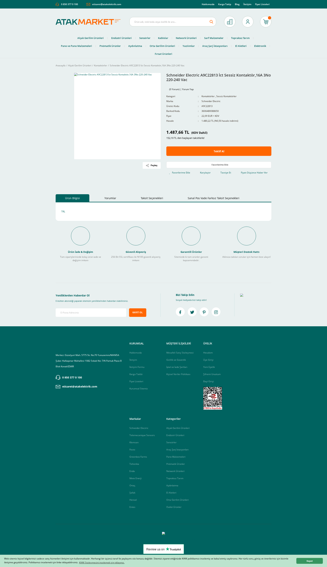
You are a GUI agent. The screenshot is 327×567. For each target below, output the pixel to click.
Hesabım (208, 352)
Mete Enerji (135, 478)
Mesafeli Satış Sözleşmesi (180, 352)
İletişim (247, 4)
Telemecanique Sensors (142, 435)
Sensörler (171, 442)
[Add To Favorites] (218, 165)
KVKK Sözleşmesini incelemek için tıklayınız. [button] (102, 562)
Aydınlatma (172, 485)
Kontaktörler (208, 96)
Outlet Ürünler (173, 507)
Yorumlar (110, 198)
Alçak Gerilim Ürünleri (178, 428)
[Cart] (265, 21)
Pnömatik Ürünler (175, 464)
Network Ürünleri (175, 471)
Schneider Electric (211, 101)
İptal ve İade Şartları (176, 367)
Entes (132, 507)
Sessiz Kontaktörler (226, 96)
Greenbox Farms (138, 456)
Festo (132, 449)
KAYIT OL (137, 312)
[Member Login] (247, 21)
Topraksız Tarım (174, 478)
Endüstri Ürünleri (175, 435)
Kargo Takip (224, 4)
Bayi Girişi (208, 381)
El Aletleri (171, 492)
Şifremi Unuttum (212, 374)
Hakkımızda (208, 4)
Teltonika (134, 464)
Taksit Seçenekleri (152, 198)
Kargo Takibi (135, 374)
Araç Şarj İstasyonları (177, 449)
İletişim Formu (136, 367)
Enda (132, 471)
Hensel (133, 499)
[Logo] (90, 22)
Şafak (132, 492)
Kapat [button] (310, 560)
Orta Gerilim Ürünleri (177, 499)
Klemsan (134, 442)
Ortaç (132, 485)
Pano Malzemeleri (175, 456)
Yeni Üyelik (209, 367)
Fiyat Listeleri (262, 4)
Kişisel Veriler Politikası (178, 374)
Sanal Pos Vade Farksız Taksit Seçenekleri (213, 198)
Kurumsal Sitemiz (138, 388)
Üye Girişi (208, 359)
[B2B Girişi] (229, 21)
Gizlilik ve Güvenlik (176, 359)
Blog (237, 4)
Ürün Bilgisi (72, 198)
